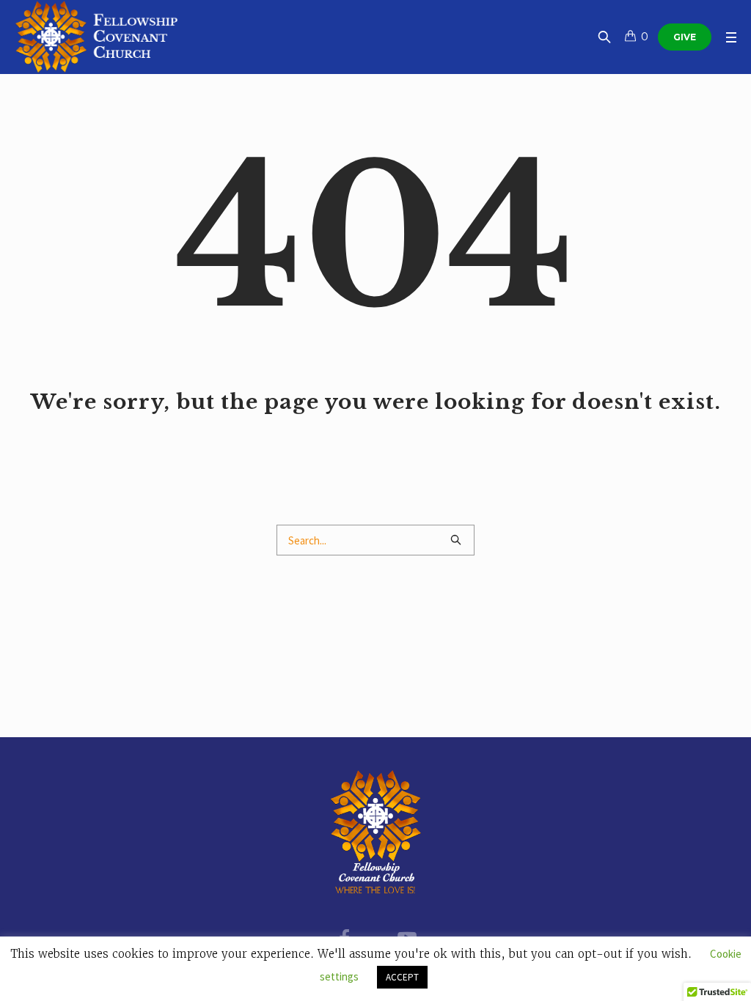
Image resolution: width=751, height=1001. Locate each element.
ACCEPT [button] (402, 977)
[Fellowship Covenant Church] (376, 832)
